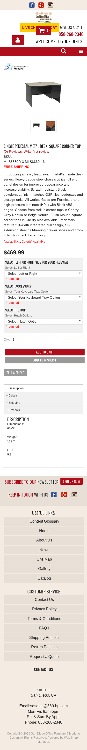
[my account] (18, 40)
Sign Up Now (71, 481)
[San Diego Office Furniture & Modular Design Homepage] (43, 18)
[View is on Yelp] (41, 5)
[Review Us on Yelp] (64, 494)
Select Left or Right (17, 267)
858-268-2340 (71, 34)
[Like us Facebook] (32, 5)
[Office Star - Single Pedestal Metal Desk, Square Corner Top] (43, 67)
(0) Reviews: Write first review (26, 151)
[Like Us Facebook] (54, 494)
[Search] (64, 51)
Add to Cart (45, 351)
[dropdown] (81, 51)
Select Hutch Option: (18, 315)
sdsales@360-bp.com (49, 706)
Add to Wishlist (44, 359)
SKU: (8, 157)
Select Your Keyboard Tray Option (27, 291)
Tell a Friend (15, 372)
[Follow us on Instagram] (50, 5)
